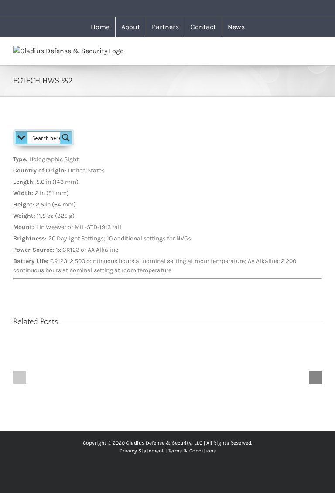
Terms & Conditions (192, 451)
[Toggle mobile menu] (318, 50)
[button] (19, 377)
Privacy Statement (142, 451)
